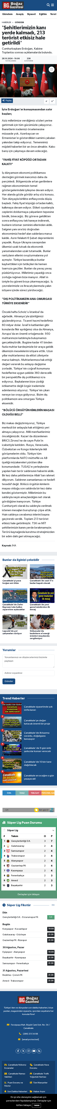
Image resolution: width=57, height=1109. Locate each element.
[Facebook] (18, 1051)
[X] (23, 1051)
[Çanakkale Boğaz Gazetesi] (13, 5)
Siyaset (31, 14)
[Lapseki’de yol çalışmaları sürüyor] (14, 622)
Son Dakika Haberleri (17, 1091)
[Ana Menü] (52, 5)
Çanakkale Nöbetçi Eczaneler (15, 1066)
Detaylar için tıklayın (28, 894)
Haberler (6, 22)
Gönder (9, 681)
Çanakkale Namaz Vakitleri (14, 1075)
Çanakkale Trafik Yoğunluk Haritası (39, 1075)
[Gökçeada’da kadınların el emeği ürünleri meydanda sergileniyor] (42, 622)
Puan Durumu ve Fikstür (13, 1084)
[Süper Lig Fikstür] (53, 905)
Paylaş (9, 100)
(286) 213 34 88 (30, 1034)
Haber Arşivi (39, 1091)
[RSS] (39, 1051)
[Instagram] (28, 1051)
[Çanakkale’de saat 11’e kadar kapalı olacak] (42, 571)
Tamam (36, 1105)
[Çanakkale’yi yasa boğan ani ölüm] (14, 571)
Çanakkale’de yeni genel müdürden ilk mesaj (40, 607)
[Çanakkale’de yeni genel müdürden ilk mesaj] (42, 595)
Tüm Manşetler (40, 1083)
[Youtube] (33, 1051)
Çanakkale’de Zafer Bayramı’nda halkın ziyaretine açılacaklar (13, 607)
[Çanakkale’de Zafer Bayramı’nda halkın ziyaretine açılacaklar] (14, 595)
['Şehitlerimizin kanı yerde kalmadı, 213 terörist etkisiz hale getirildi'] (28, 80)
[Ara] (48, 5)
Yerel (53, 14)
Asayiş (20, 14)
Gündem (7, 14)
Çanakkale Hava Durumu (39, 1066)
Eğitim (43, 14)
